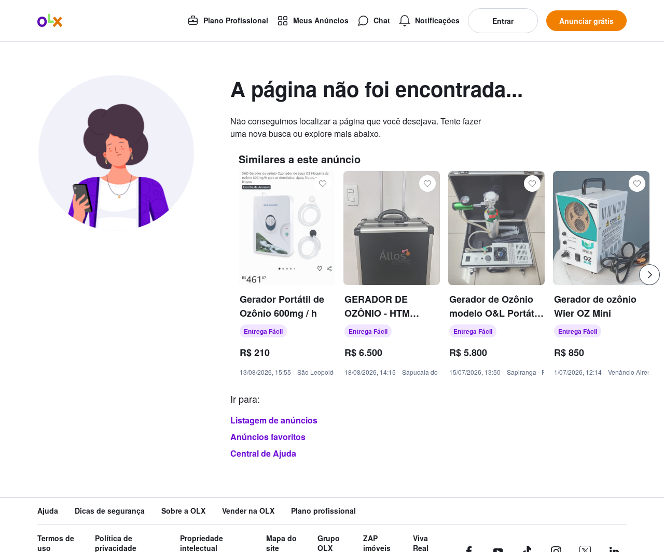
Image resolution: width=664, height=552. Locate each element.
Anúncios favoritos (268, 437)
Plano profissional (323, 511)
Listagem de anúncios (273, 420)
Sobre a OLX (183, 511)
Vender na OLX (248, 511)
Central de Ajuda (263, 453)
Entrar (503, 21)
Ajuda (47, 511)
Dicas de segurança (110, 511)
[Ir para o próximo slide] (649, 274)
